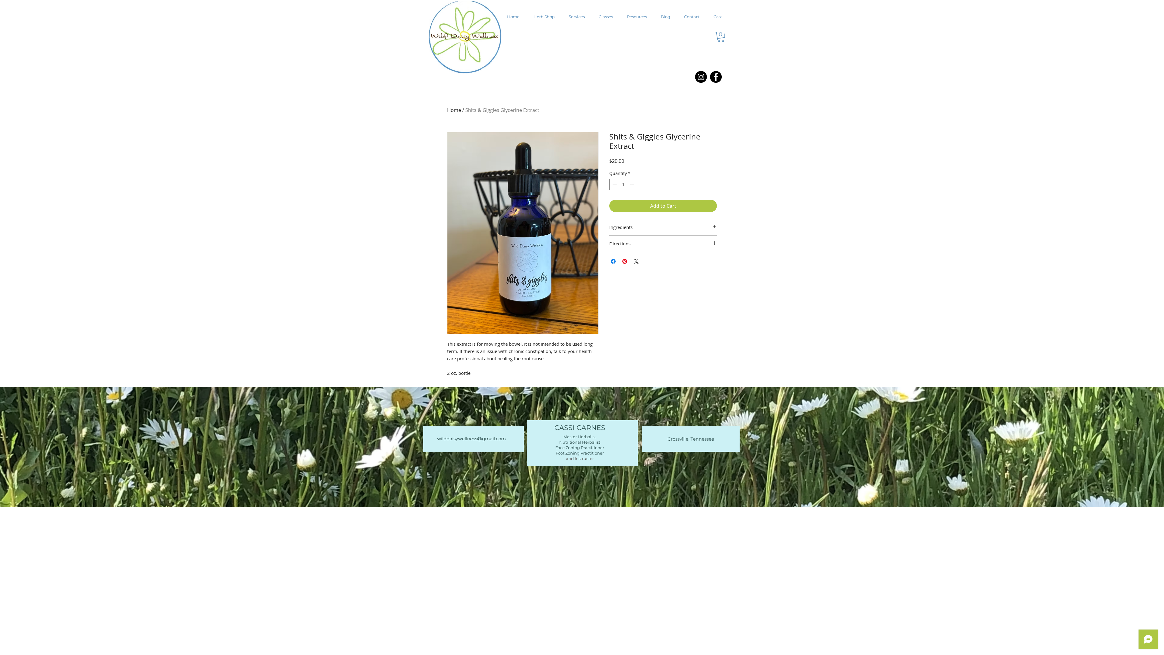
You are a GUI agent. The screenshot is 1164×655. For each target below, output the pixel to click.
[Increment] (632, 184)
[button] (721, 37)
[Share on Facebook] (613, 261)
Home (454, 110)
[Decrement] (614, 184)
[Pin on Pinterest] (624, 261)
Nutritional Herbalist (579, 442)
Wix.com (623, 522)
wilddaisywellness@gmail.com (471, 439)
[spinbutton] (623, 184)
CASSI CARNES (579, 428)
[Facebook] (716, 77)
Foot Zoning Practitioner (580, 453)
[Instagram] (701, 77)
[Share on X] (636, 261)
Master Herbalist (580, 436)
